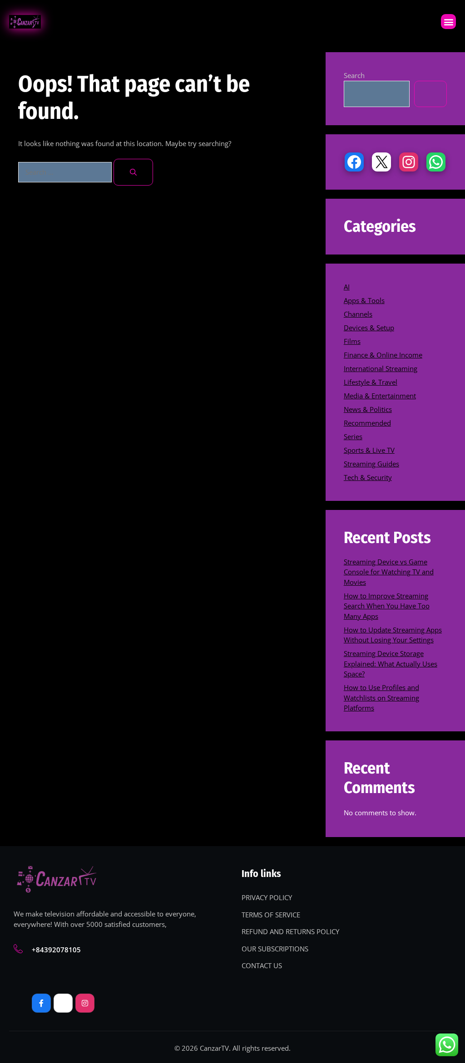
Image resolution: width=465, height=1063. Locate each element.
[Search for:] (66, 171)
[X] (381, 162)
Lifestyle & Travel (370, 382)
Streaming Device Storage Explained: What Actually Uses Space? (390, 663)
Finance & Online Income (383, 354)
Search (354, 75)
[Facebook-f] (41, 1003)
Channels (358, 313)
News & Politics (368, 409)
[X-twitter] (63, 1003)
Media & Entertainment (380, 395)
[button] (448, 21)
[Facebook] (354, 162)
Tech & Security (368, 477)
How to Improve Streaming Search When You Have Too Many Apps (387, 606)
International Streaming (380, 368)
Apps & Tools (364, 300)
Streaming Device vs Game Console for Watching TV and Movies (389, 572)
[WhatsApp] (436, 162)
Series (353, 436)
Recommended (367, 422)
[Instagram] (409, 162)
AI (347, 286)
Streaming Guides (371, 463)
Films (352, 341)
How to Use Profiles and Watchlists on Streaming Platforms (381, 697)
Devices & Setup (369, 327)
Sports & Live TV (369, 450)
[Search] (133, 172)
